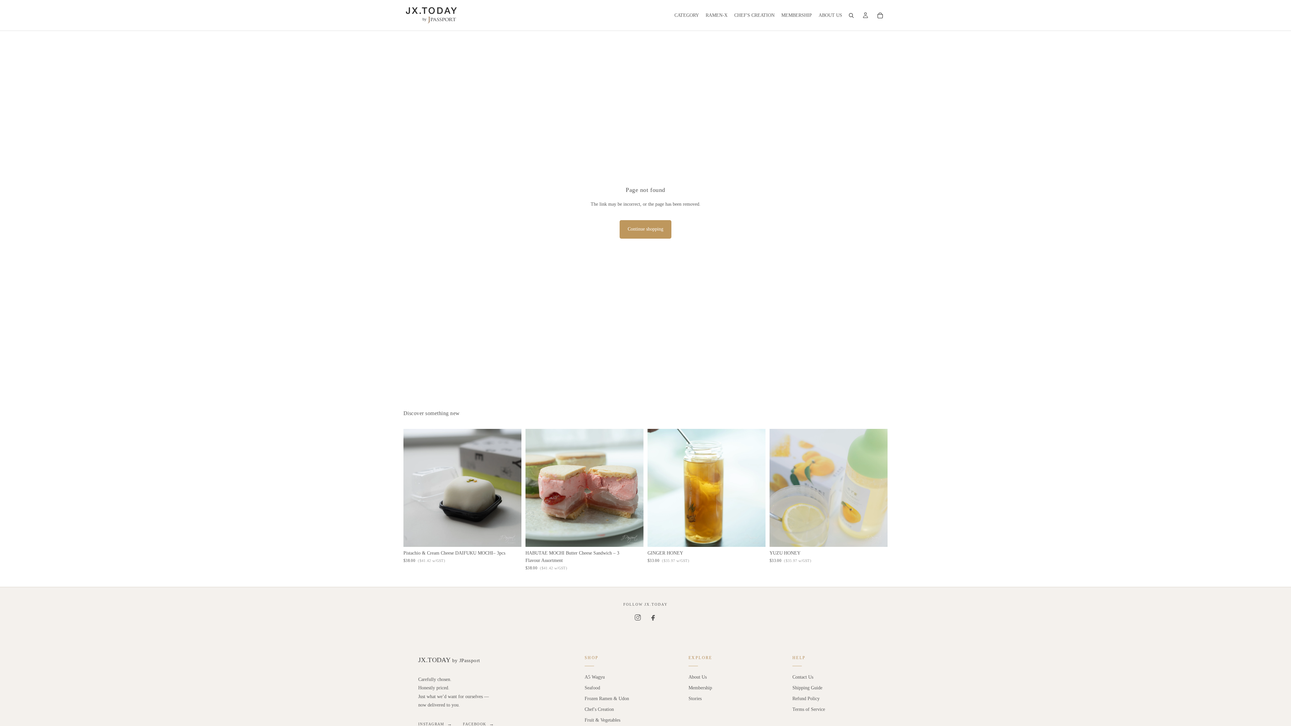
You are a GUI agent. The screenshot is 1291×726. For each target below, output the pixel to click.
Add (516, 536)
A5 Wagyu (595, 677)
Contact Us (802, 677)
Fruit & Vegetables (602, 720)
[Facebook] (653, 617)
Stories (695, 698)
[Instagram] (637, 617)
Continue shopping (645, 229)
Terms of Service (808, 709)
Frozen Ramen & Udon (607, 698)
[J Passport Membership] (865, 15)
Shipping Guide (807, 687)
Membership (700, 687)
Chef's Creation (599, 709)
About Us (698, 677)
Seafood (592, 687)
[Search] (851, 15)
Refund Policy (806, 698)
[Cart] (880, 15)
